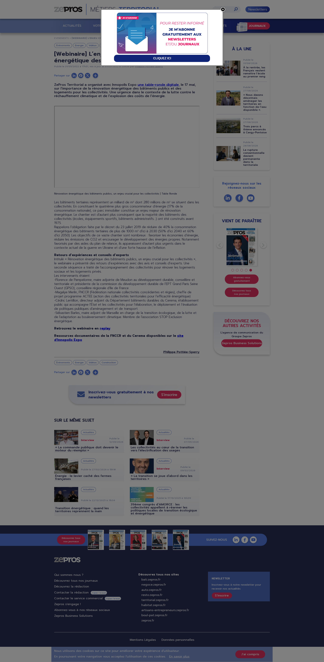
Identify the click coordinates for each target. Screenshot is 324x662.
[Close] (223, 9)
